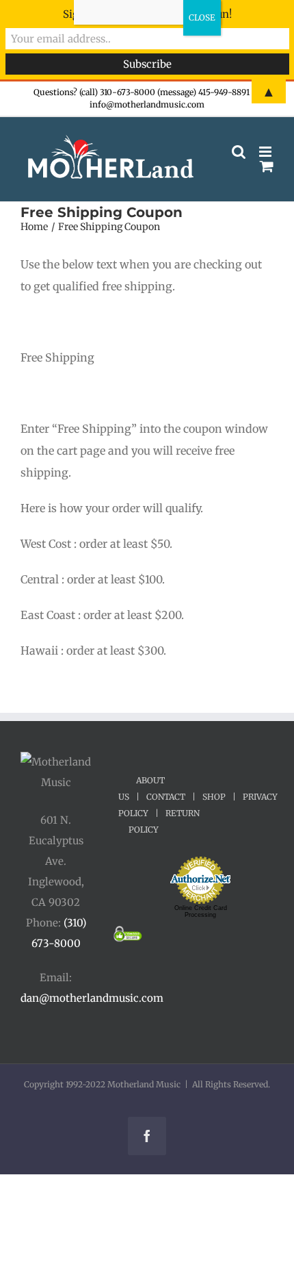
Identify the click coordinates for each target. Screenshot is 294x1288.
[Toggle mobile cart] (266, 166)
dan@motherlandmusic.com (92, 998)
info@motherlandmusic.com (147, 104)
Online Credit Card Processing (200, 911)
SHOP (214, 797)
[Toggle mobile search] (238, 151)
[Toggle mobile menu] (266, 151)
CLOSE (202, 17)
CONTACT (165, 797)
